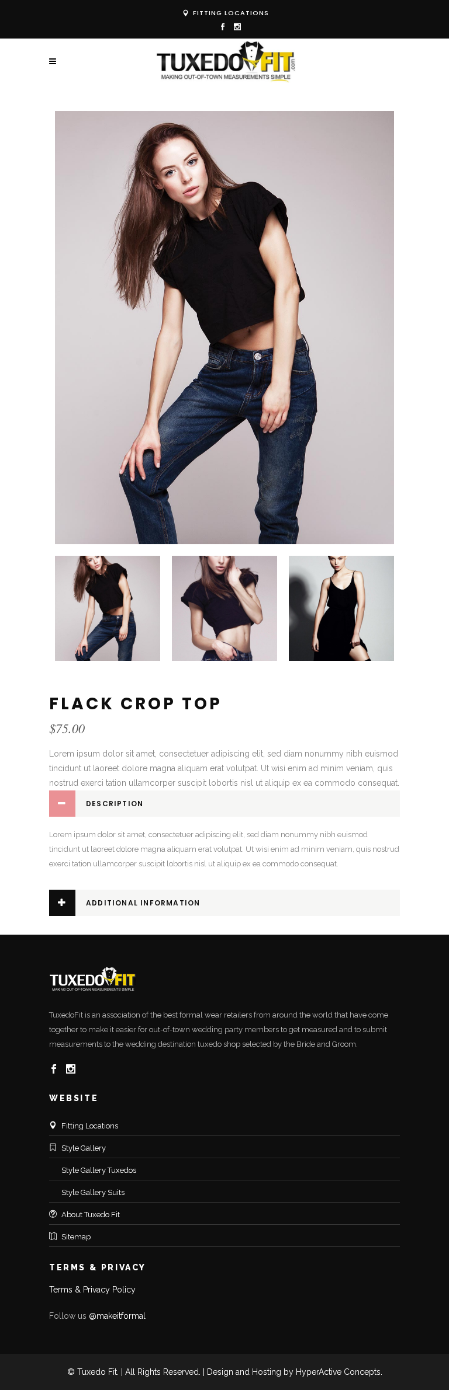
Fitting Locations (230, 13)
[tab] (224, 803)
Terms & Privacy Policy (92, 1289)
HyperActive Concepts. (339, 1372)
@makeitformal (117, 1316)
